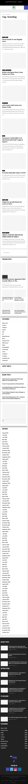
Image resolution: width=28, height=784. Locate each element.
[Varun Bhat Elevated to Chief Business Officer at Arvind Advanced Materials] (8, 293)
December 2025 (6, 450)
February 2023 (5, 520)
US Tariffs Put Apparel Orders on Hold (18, 717)
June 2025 (4, 463)
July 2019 (4, 612)
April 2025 (4, 468)
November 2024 (6, 479)
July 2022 (4, 533)
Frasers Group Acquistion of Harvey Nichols (13, 383)
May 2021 (4, 564)
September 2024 (6, 483)
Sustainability (5, 347)
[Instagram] (15, 769)
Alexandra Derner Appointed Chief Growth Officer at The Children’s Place (18, 647)
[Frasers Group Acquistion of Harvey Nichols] (4, 655)
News (4, 37)
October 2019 (5, 606)
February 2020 (5, 597)
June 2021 (4, 562)
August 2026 (5, 433)
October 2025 (5, 454)
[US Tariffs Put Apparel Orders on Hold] (4, 719)
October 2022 (5, 527)
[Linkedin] (19, 769)
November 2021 (6, 551)
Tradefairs (4, 353)
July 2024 (4, 487)
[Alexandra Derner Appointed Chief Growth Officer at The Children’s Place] (14, 271)
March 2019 (5, 621)
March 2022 (5, 542)
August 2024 (5, 485)
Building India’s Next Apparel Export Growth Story (17, 681)
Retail (7, 37)
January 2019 (5, 625)
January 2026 (5, 448)
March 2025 (5, 470)
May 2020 (4, 590)
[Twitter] (11, 769)
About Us (16, 780)
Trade (4, 135)
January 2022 (5, 547)
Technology (5, 349)
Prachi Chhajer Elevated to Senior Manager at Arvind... (19, 299)
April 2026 (4, 441)
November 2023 (6, 503)
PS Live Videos (22, 780)
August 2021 (5, 558)
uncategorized (5, 358)
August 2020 (5, 584)
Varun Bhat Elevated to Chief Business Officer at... (8, 299)
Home (2, 780)
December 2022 (6, 522)
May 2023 (4, 514)
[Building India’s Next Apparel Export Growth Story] (4, 682)
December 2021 (6, 549)
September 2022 (6, 529)
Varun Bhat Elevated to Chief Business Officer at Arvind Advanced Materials (18, 662)
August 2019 (5, 610)
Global (4, 70)
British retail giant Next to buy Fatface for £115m (12, 73)
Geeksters (17, 777)
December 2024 (6, 476)
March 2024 (5, 496)
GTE (3, 332)
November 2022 (6, 525)
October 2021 (5, 553)
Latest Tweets (6, 366)
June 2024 (4, 490)
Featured (4, 327)
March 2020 (5, 595)
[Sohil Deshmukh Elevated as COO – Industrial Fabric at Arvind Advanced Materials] (8, 306)
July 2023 (4, 509)
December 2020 (6, 575)
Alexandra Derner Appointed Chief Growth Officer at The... (13, 280)
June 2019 (4, 615)
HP (3, 334)
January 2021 (5, 573)
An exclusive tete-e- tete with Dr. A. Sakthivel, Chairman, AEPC (17, 673)
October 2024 (5, 481)
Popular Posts (8, 70)
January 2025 (5, 474)
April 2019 (4, 619)
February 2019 (5, 623)
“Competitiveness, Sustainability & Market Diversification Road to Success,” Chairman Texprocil (17, 690)
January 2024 (5, 501)
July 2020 (4, 586)
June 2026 (4, 437)
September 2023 (6, 507)
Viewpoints (5, 360)
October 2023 (5, 505)
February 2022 (5, 544)
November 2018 (6, 630)
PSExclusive (5, 343)
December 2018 (6, 628)
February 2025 (5, 472)
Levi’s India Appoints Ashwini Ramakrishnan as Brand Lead (19, 312)
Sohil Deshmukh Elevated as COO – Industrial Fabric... (6, 312)
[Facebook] (7, 769)
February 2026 (5, 446)
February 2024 (5, 498)
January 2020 (5, 599)
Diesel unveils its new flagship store (12, 40)
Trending (7, 232)
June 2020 (4, 588)
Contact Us (20, 1)
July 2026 (4, 435)
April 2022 (4, 540)
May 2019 (4, 617)
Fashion (4, 325)
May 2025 (4, 465)
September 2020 (6, 582)
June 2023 (4, 511)
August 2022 (5, 531)
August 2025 (5, 459)
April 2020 (4, 593)
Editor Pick (5, 323)
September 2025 (6, 457)
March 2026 (5, 444)
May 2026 (4, 439)
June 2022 (4, 536)
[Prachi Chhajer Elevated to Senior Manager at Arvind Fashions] (20, 293)
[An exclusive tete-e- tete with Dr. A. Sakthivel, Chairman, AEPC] (4, 674)
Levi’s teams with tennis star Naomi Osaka (12, 106)
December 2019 (6, 601)
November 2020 (6, 577)
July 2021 (4, 560)
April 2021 (4, 566)
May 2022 (4, 538)
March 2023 (5, 518)
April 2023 (4, 516)
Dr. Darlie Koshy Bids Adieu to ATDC (14, 173)
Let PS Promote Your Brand (11, 1)
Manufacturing (5, 336)
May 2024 (4, 492)
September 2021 (6, 555)
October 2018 (5, 632)
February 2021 (5, 571)
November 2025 (6, 452)
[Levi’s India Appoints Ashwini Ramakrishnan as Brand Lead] (20, 306)
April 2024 (4, 494)
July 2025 (4, 461)
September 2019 (6, 608)
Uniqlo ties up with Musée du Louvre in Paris (12, 203)
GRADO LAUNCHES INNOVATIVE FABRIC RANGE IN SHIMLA (12, 236)
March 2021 (5, 568)
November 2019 (6, 604)
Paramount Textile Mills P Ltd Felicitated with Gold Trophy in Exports (12, 140)
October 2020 (5, 579)
